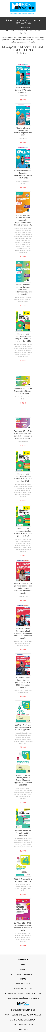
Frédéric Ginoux (25, 541)
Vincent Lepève (26, 887)
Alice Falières (25, 737)
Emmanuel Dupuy (26, 348)
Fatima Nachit (20, 939)
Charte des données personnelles (23, 1014)
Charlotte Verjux (23, 252)
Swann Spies (27, 492)
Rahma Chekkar (20, 735)
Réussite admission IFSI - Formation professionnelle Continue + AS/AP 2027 (23, 174)
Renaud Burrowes (20, 344)
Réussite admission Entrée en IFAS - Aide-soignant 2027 (23, 89)
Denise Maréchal (23, 356)
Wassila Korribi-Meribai (22, 242)
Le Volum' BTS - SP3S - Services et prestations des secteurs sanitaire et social (23, 926)
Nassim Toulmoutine (24, 841)
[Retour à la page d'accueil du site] (23, 8)
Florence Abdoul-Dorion (23, 643)
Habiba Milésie (25, 937)
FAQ (23, 964)
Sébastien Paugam (20, 889)
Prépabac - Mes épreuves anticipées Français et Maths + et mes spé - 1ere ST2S (23, 337)
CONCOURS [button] (36, 20)
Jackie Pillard (23, 96)
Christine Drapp (23, 596)
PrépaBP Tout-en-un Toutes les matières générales (23, 832)
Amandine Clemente (21, 839)
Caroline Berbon (20, 230)
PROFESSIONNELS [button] (23, 23)
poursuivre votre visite (26, 42)
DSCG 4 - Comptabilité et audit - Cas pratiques (23, 880)
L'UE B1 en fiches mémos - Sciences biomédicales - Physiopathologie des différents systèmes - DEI (23, 220)
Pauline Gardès (20, 238)
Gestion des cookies (23, 1024)
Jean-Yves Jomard (26, 790)
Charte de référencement (23, 1019)
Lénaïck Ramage (21, 248)
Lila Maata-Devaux (20, 792)
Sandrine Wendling (25, 797)
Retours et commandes (23, 974)
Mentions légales (23, 988)
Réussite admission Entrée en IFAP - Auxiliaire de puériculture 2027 (23, 131)
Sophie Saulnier (20, 350)
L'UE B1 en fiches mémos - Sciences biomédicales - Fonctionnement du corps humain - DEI (23, 289)
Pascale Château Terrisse (23, 733)
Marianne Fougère (23, 645)
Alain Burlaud (20, 788)
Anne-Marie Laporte (23, 934)
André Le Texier (20, 244)
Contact (23, 969)
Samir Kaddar (25, 240)
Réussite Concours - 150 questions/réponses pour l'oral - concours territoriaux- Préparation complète (23, 588)
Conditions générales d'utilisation (23, 993)
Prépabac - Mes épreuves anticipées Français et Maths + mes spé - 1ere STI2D (23, 477)
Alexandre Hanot (20, 484)
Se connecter (24, 27)
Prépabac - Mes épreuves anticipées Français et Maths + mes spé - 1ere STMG (23, 532)
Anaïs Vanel (20, 796)
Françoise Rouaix (25, 794)
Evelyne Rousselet (26, 741)
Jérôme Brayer (26, 232)
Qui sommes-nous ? (23, 983)
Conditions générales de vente (23, 998)
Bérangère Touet (25, 354)
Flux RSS (23, 1029)
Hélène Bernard (26, 490)
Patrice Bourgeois (25, 300)
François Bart (27, 228)
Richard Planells (25, 250)
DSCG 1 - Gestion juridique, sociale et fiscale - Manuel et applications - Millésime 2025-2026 (23, 780)
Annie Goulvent (27, 847)
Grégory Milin (25, 246)
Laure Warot (23, 352)
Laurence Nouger (20, 539)
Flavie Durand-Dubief (25, 236)
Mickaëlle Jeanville (21, 933)
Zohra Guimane (20, 488)
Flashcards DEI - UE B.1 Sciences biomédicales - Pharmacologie (23, 391)
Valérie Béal (28, 641)
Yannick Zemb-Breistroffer (23, 345)
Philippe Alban (18, 641)
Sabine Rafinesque (20, 843)
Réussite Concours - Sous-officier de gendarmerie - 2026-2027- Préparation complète (23, 682)
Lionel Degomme (19, 234)
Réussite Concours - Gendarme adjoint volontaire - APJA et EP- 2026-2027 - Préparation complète (23, 633)
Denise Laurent (25, 182)
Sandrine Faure (20, 397)
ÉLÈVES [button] (9, 20)
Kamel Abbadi (18, 228)
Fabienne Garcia (20, 739)
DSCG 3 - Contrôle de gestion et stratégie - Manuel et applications (23, 727)
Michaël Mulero (23, 693)
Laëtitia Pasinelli (25, 940)
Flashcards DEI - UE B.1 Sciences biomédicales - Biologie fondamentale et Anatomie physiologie (23, 434)
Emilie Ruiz (23, 743)
